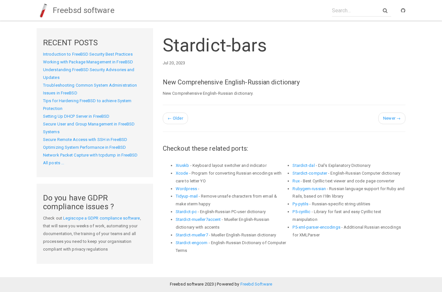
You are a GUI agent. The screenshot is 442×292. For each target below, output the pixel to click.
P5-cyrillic (301, 211)
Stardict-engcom (192, 242)
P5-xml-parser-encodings (316, 227)
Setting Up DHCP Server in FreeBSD (76, 116)
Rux (296, 180)
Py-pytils (300, 203)
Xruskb (182, 165)
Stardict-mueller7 (192, 235)
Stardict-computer (310, 173)
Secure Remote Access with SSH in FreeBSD (85, 139)
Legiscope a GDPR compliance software (101, 218)
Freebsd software (83, 10)
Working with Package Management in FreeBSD (88, 61)
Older (175, 118)
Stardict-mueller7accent (198, 219)
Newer (392, 118)
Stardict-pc (186, 211)
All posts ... (53, 162)
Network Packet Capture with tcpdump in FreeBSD (90, 155)
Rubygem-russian (309, 188)
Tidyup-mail (187, 196)
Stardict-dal (304, 165)
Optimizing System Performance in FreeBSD (84, 147)
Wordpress (186, 188)
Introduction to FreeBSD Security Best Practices (88, 54)
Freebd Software (256, 284)
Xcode (182, 173)
